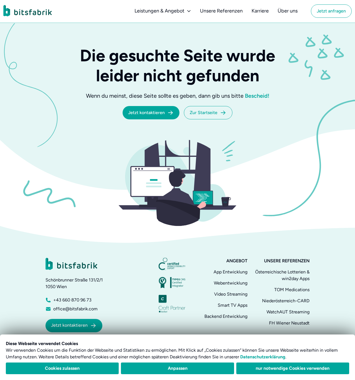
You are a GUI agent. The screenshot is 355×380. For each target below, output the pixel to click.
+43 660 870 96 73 (72, 300)
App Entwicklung (230, 272)
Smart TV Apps (232, 305)
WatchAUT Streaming (288, 311)
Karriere (260, 11)
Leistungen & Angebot (159, 11)
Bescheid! (257, 95)
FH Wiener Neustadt (289, 323)
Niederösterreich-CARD (286, 300)
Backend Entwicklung (225, 316)
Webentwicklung (230, 283)
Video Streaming (230, 294)
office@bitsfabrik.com (75, 308)
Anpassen (177, 368)
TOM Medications (292, 289)
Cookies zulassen (62, 368)
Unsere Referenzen (221, 11)
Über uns (288, 11)
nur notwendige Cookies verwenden (292, 368)
